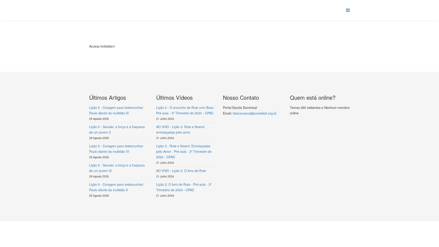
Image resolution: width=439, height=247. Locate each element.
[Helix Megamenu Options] (348, 10)
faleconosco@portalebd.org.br (255, 113)
